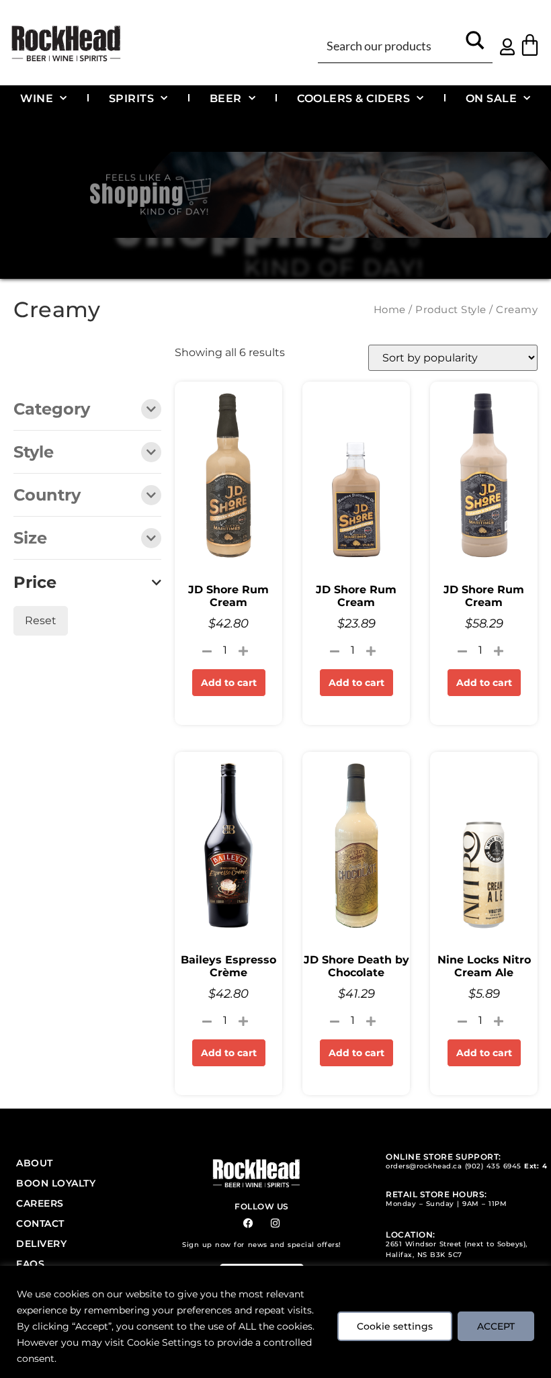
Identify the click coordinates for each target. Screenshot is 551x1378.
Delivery (41, 1244)
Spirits (132, 98)
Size (30, 539)
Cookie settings (395, 1326)
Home (390, 310)
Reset (40, 620)
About (34, 1163)
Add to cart (229, 683)
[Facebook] (248, 1223)
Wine (36, 98)
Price (34, 582)
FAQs (30, 1264)
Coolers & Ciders (353, 98)
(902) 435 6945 (493, 1166)
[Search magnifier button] (475, 44)
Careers (40, 1203)
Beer (226, 98)
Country (47, 496)
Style (33, 453)
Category (51, 410)
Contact (40, 1223)
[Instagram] (275, 1223)
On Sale (491, 98)
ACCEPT (496, 1326)
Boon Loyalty (55, 1183)
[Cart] (530, 44)
